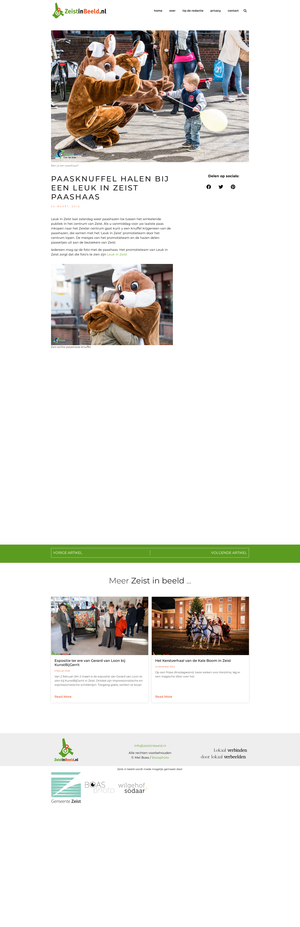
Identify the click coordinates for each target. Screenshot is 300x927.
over (172, 10)
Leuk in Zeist (117, 254)
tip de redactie (192, 10)
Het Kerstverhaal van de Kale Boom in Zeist (193, 661)
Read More (63, 697)
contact (233, 10)
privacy (215, 10)
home (158, 10)
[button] (245, 11)
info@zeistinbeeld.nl (150, 746)
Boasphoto (160, 757)
